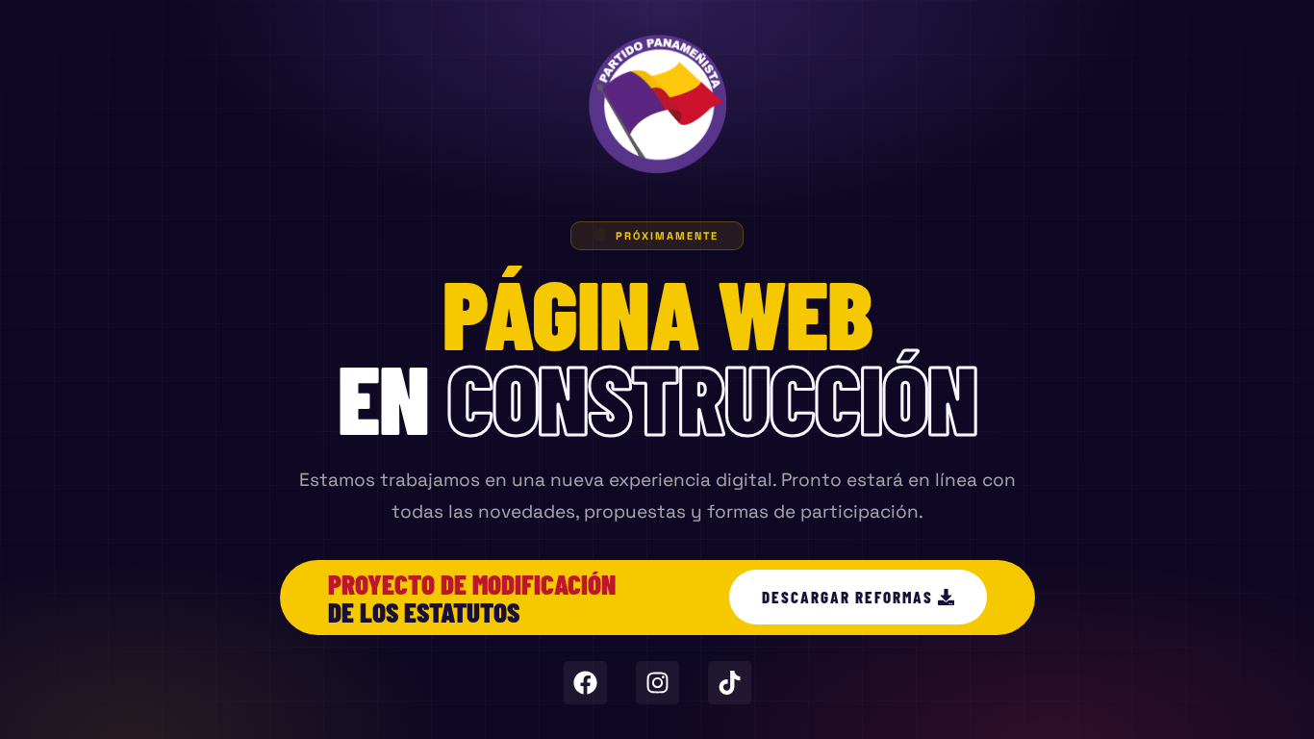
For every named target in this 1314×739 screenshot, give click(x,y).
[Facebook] (585, 682)
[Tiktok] (729, 682)
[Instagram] (657, 682)
